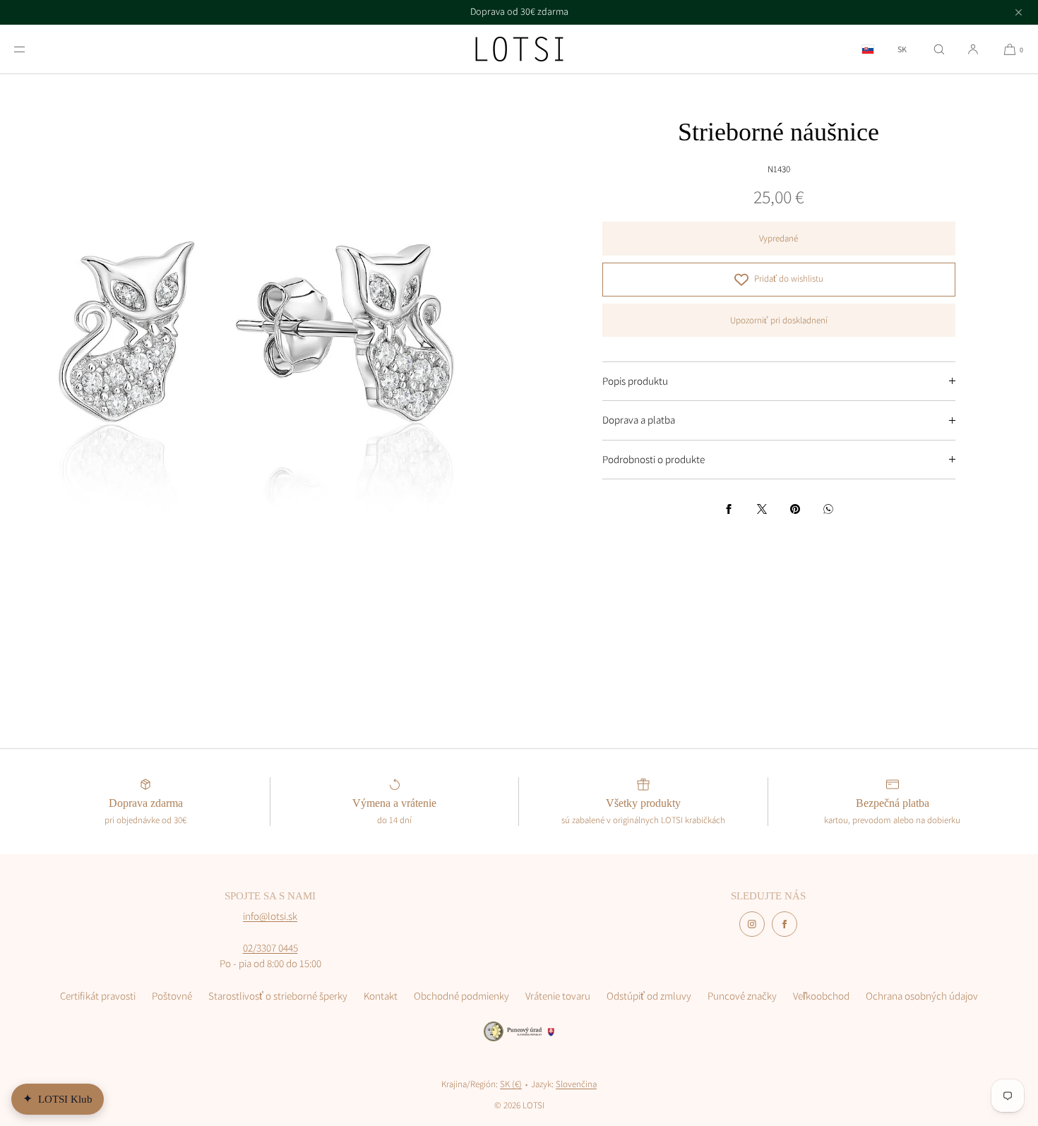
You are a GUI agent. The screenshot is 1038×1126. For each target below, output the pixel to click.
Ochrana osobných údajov (922, 995)
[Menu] (31, 49)
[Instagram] (752, 924)
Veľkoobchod (821, 995)
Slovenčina (576, 1084)
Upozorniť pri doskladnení (779, 320)
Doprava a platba (638, 419)
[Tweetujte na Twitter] (761, 509)
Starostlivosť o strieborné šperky (277, 995)
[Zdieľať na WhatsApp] (828, 509)
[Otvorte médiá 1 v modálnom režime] (259, 333)
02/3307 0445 (270, 947)
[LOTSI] (519, 49)
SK (902, 49)
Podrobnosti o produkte (653, 459)
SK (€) (511, 1084)
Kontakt (381, 995)
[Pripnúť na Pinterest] (795, 509)
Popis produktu (635, 381)
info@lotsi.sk (270, 916)
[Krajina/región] (867, 49)
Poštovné (172, 995)
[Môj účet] (973, 49)
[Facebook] (784, 924)
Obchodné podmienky (461, 995)
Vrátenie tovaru (557, 995)
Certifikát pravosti (98, 995)
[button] (939, 49)
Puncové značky (742, 995)
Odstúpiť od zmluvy (649, 995)
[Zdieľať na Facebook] (728, 509)
